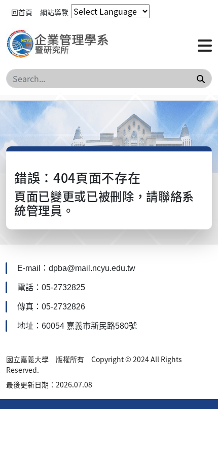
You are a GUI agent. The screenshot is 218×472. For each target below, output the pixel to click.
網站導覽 (54, 12)
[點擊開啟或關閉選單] (205, 44)
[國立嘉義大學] (60, 44)
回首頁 (21, 12)
